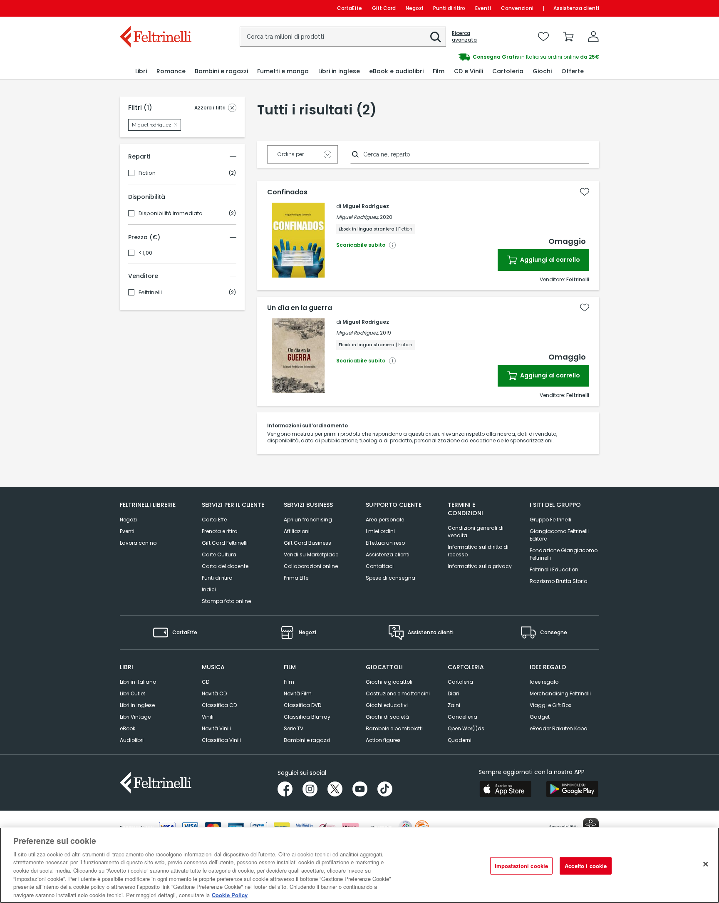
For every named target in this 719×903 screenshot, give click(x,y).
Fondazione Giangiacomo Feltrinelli (564, 554)
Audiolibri (132, 740)
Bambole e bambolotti (394, 728)
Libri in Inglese (137, 705)
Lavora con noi (139, 542)
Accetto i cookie (586, 866)
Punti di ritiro (449, 8)
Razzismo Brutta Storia (559, 581)
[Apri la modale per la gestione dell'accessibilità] (591, 826)
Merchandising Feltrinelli (560, 693)
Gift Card (384, 8)
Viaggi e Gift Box (550, 705)
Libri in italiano (138, 681)
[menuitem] (141, 71)
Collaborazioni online (311, 566)
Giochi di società (387, 716)
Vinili (207, 716)
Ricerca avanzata (464, 36)
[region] (359, 865)
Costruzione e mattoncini (398, 693)
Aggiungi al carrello (549, 260)
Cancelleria (462, 716)
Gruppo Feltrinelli (550, 519)
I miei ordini (380, 531)
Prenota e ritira (220, 531)
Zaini (454, 705)
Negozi (414, 8)
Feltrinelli (150, 292)
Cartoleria (460, 681)
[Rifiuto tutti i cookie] (706, 864)
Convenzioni (517, 8)
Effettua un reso (385, 542)
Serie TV (293, 728)
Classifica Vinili (221, 740)
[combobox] (343, 37)
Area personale (385, 519)
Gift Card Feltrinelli (225, 542)
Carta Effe (214, 519)
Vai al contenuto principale (155, 8)
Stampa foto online (226, 601)
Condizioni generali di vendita (475, 531)
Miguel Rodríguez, (357, 217)
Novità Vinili (216, 728)
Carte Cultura (219, 554)
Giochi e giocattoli (389, 681)
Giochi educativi (387, 705)
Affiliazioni (297, 531)
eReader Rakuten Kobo (558, 728)
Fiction (147, 173)
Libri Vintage (135, 716)
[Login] (593, 36)
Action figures (383, 740)
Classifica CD (219, 705)
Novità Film (298, 693)
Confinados (287, 192)
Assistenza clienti (576, 8)
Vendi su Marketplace (311, 554)
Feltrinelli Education (554, 569)
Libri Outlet (132, 693)
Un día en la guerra (299, 308)
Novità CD (214, 693)
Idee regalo (544, 681)
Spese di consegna (390, 577)
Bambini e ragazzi (307, 740)
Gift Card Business (307, 542)
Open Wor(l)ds (466, 728)
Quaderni (459, 740)
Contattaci (380, 566)
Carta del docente (225, 566)
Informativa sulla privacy (480, 566)
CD (205, 681)
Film (289, 681)
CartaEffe (349, 8)
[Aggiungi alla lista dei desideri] (584, 192)
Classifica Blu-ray (307, 716)
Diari (453, 693)
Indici (209, 589)
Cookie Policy (230, 894)
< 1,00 (145, 253)
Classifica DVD (302, 705)
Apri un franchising (308, 519)
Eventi (483, 8)
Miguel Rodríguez (365, 206)
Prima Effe (296, 577)
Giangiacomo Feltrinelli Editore (559, 535)
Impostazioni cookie (521, 866)
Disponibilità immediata (171, 213)
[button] (435, 37)
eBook (127, 728)
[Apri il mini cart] (568, 36)
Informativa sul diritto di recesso (478, 550)
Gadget (540, 716)
